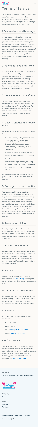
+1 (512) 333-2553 (18, 333)
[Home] (9, 385)
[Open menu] (35, 3)
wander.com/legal (19, 358)
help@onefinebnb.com (19, 330)
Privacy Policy (19, 279)
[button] (8, 375)
